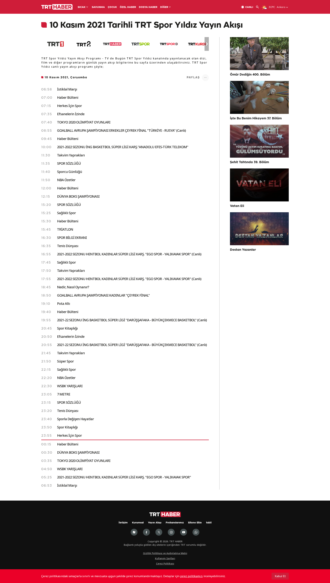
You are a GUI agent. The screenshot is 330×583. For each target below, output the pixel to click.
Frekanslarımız (175, 523)
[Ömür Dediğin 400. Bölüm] (259, 53)
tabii (209, 523)
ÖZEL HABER (128, 7)
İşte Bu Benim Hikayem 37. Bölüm (256, 118)
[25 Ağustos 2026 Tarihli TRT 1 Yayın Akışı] (55, 44)
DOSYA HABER (148, 7)
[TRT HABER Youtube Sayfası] (183, 532)
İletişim (123, 523)
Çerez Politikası (165, 563)
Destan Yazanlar (243, 250)
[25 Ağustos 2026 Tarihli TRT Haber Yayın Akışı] (112, 44)
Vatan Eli (237, 206)
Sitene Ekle (195, 523)
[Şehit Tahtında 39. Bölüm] (259, 141)
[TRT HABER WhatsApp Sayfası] (195, 532)
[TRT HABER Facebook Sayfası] (146, 532)
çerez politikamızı (191, 576)
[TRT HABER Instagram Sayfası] (171, 532)
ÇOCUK (112, 7)
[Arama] (259, 7)
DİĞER (164, 7)
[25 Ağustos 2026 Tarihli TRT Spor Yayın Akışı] (140, 44)
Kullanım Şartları (165, 558)
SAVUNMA (98, 7)
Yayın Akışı (154, 523)
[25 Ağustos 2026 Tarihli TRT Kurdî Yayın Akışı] (197, 44)
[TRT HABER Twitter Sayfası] (158, 532)
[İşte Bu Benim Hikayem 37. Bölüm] (259, 97)
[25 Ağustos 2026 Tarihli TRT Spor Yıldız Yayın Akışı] (169, 44)
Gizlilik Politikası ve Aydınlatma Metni (165, 553)
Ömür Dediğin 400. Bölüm (250, 74)
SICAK (81, 7)
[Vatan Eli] (259, 184)
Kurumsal (138, 523)
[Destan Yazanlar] (259, 228)
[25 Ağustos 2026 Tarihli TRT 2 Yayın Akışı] (84, 44)
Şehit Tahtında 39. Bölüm (249, 162)
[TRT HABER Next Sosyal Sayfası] (134, 532)
